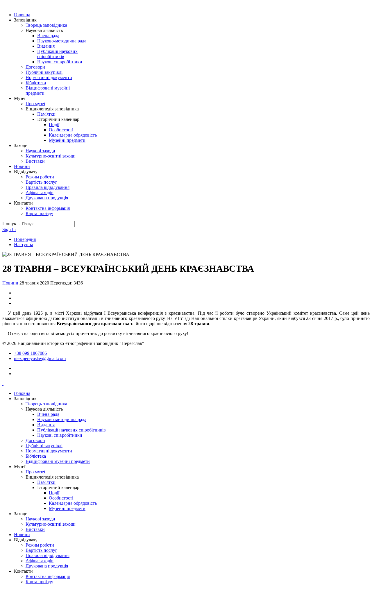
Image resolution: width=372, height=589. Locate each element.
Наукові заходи (40, 150)
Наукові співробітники (59, 61)
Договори (35, 67)
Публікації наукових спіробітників (57, 54)
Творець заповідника (46, 25)
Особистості (61, 129)
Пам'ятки (46, 114)
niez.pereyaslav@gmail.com (40, 358)
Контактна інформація (48, 208)
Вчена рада (48, 35)
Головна (22, 14)
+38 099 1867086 (30, 353)
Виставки (35, 161)
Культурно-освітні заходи (51, 155)
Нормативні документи (49, 77)
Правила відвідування (47, 187)
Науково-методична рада (61, 40)
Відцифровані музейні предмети (58, 461)
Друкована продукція (47, 197)
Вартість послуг (41, 182)
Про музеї (35, 103)
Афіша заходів (39, 192)
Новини (22, 166)
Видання (46, 46)
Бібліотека (36, 82)
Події (54, 124)
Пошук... (11, 223)
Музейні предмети (67, 140)
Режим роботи (40, 176)
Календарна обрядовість (73, 135)
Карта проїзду (39, 213)
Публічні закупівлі (44, 72)
